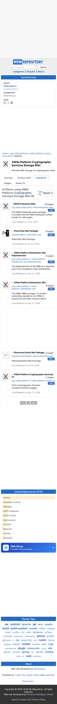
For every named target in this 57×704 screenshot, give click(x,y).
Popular (31, 71)
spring (26, 651)
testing (49, 651)
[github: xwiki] (5, 103)
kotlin (43, 640)
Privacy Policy (38, 699)
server (7, 651)
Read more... (29, 681)
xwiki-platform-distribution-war (24, 287)
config (15, 632)
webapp (37, 656)
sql (33, 652)
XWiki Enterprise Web (24, 204)
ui (23, 656)
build (6, 628)
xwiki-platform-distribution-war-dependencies (29, 260)
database (38, 632)
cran (22, 632)
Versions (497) (24, 178)
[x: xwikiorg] (8, 103)
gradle (50, 636)
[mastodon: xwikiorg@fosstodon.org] (12, 103)
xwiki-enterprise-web (43, 207)
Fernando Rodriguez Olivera (40, 694)
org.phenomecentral (21, 356)
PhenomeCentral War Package (29, 352)
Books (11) (20, 183)
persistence (11, 648)
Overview (8, 178)
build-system (19, 628)
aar (7, 624)
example (8, 636)
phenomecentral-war (43, 356)
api (35, 624)
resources (33, 648)
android (15, 624)
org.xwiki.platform (18, 153)
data (28, 632)
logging (7, 644)
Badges (7, 183)
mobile (26, 644)
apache (26, 624)
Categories (18, 71)
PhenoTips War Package (26, 231)
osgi (50, 644)
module (36, 644)
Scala (17, 675)
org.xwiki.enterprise (21, 207)
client (42, 628)
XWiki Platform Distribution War (30, 282)
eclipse (48, 632)
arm (41, 624)
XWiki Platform (10, 86)
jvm (36, 640)
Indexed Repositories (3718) (28, 491)
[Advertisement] (28, 29)
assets (48, 624)
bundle (33, 628)
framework (30, 636)
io (13, 640)
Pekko (37, 675)
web (29, 656)
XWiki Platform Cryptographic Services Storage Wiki (31, 163)
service (16, 652)
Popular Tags (28, 619)
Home (5, 153)
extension (19, 636)
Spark (29, 675)
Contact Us (24, 699)
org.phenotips (18, 234)
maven (17, 644)
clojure (51, 628)
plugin (22, 648)
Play (23, 675)
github (41, 636)
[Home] (28, 63)
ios (18, 640)
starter (40, 651)
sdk (50, 648)
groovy (7, 640)
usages (49, 204)
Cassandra (49, 675)
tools (18, 656)
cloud (8, 632)
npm (44, 644)
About (41, 71)
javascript (27, 640)
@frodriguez (40, 668)
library (51, 640)
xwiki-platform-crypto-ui (43, 380)
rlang (44, 648)
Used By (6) (41, 178)
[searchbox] (22, 67)
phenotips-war (34, 234)
